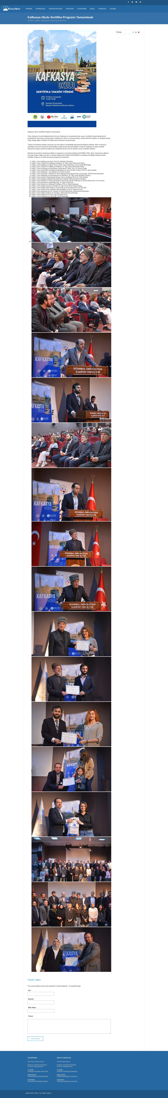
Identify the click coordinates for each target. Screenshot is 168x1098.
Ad (29, 990)
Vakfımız (29, 9)
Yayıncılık (102, 9)
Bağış (92, 9)
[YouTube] (136, 2)
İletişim (113, 9)
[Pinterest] (138, 32)
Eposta (30, 999)
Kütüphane (81, 9)
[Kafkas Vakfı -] (11, 11)
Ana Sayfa (31, 20)
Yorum (30, 1016)
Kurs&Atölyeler (55, 9)
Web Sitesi (32, 1007)
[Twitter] (132, 2)
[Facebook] (128, 2)
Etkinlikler (40, 9)
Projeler (70, 9)
